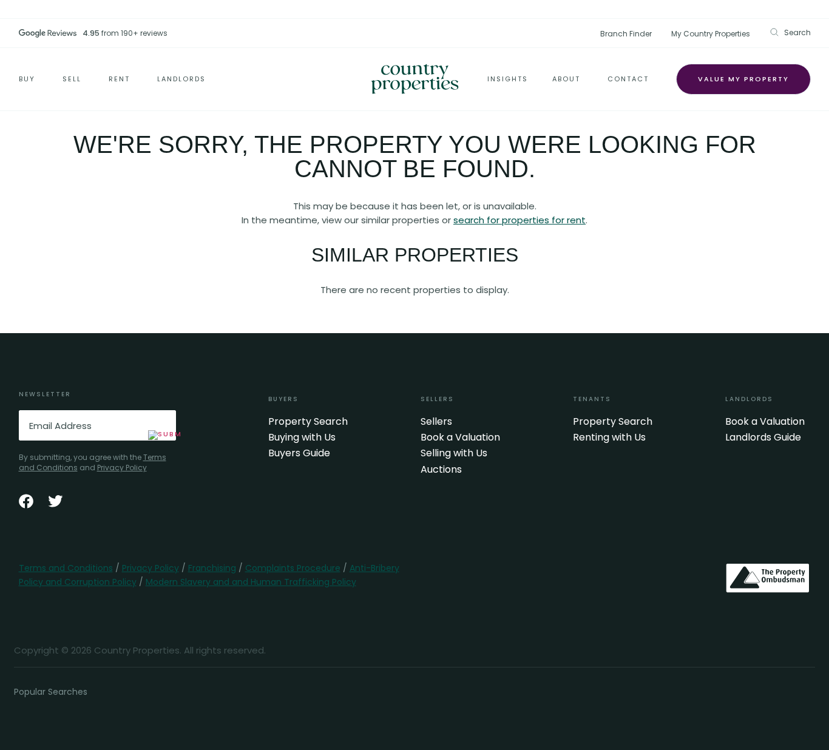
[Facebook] (26, 501)
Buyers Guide (299, 453)
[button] (790, 32)
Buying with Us (302, 437)
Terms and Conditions (66, 568)
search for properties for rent (519, 220)
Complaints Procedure (292, 568)
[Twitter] (55, 501)
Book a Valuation (460, 437)
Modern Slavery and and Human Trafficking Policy (251, 582)
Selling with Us (454, 453)
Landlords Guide (763, 437)
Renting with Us (609, 437)
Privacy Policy (122, 467)
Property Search (308, 421)
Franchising (212, 568)
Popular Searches (50, 692)
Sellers (436, 421)
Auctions (441, 469)
